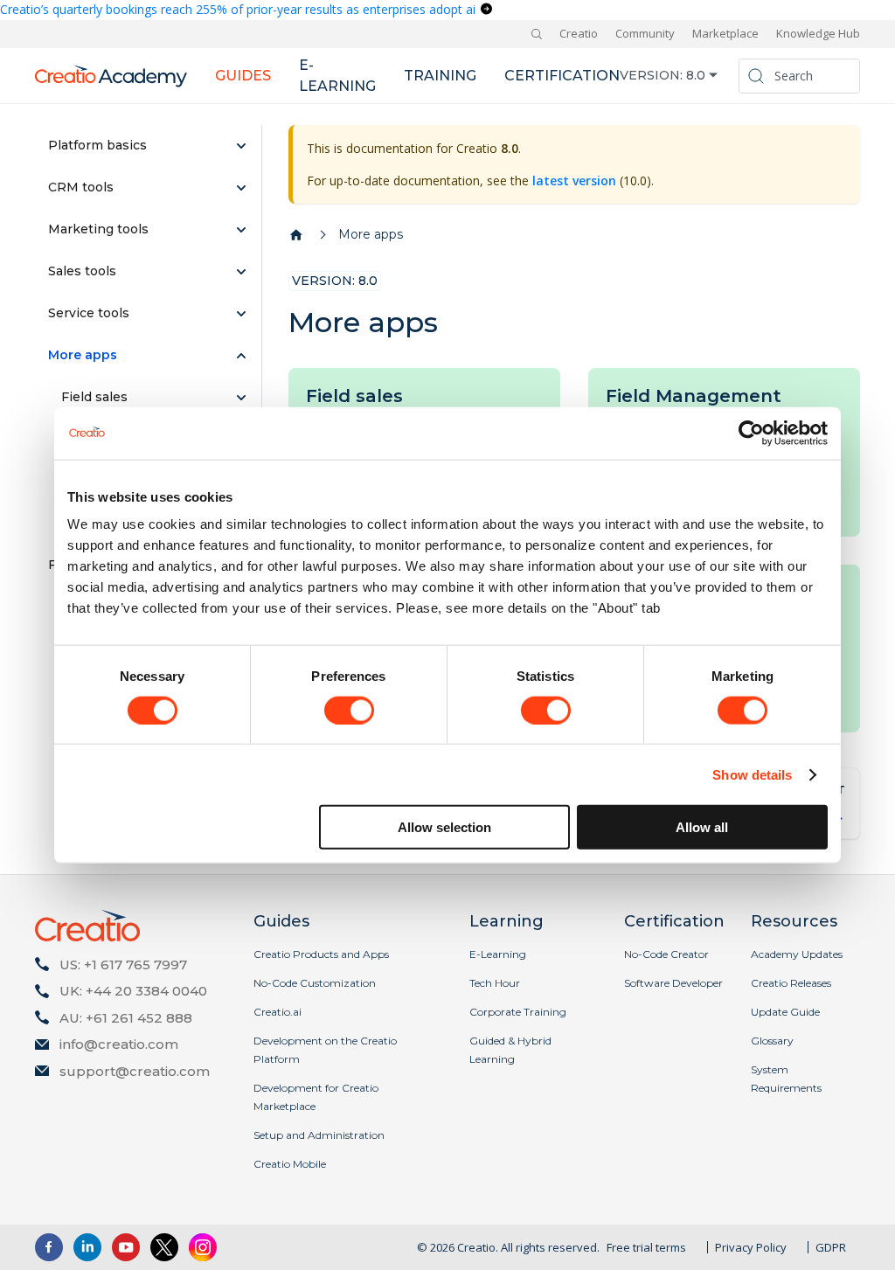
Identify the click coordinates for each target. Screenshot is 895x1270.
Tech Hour (494, 982)
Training (440, 75)
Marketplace (725, 33)
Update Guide (785, 1011)
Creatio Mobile (289, 1163)
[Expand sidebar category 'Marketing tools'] (241, 230)
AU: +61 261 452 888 (125, 1018)
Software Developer (673, 982)
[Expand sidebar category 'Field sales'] (241, 398)
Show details (752, 774)
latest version (574, 180)
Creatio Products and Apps (321, 954)
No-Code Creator (666, 954)
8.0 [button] (695, 75)
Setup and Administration (319, 1135)
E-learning (337, 75)
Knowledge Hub (818, 33)
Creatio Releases (791, 982)
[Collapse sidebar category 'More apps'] (241, 356)
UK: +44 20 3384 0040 (133, 990)
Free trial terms (646, 1247)
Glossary (772, 1040)
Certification (562, 75)
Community (645, 33)
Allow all (702, 827)
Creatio (578, 33)
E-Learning (497, 954)
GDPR (830, 1247)
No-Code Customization (314, 982)
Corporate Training (517, 1011)
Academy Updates (797, 954)
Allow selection (444, 827)
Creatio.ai (277, 1011)
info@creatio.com (118, 1044)
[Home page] (296, 235)
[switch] (349, 710)
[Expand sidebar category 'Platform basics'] (241, 146)
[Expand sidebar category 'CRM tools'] (241, 188)
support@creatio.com (134, 1071)
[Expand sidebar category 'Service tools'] (241, 314)
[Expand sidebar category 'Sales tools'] (241, 272)
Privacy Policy (751, 1247)
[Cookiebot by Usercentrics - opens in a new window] (751, 433)
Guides (243, 75)
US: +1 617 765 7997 (123, 964)
